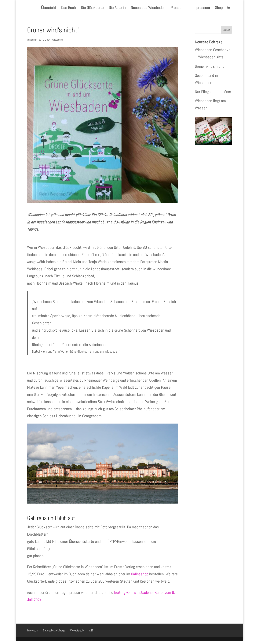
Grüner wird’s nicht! (209, 66)
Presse (176, 8)
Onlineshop (139, 574)
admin (34, 39)
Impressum (201, 8)
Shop (219, 8)
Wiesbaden (57, 39)
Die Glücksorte (92, 8)
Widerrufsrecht (77, 630)
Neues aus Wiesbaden (148, 8)
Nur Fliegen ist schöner (213, 91)
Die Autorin (117, 8)
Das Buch (68, 8)
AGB (91, 630)
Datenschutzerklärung (53, 630)
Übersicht (48, 8)
